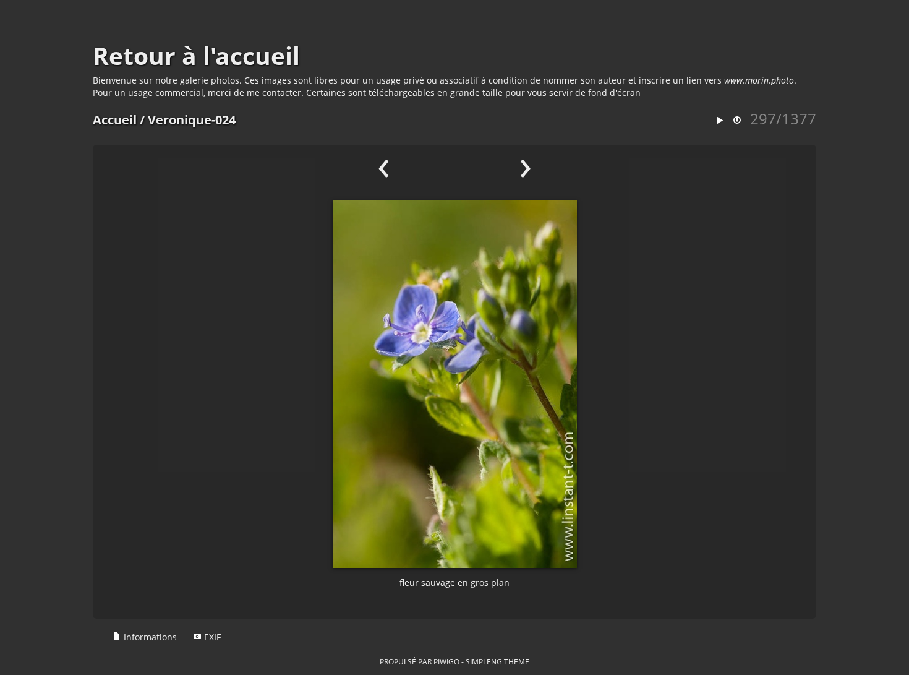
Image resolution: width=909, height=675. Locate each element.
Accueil (115, 119)
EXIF (211, 637)
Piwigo (446, 661)
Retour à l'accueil (196, 56)
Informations (149, 637)
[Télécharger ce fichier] (737, 121)
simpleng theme (497, 661)
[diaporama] (719, 121)
